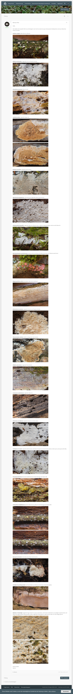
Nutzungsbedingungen (25, 687)
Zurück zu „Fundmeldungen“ (10, 681)
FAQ (12, 687)
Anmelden (53, 3)
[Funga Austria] (5, 3)
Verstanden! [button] (66, 691)
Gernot (7, 27)
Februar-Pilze (9, 9)
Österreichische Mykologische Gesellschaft (41, 3)
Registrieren (60, 3)
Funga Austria (6, 687)
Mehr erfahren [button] (52, 691)
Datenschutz (16, 687)
